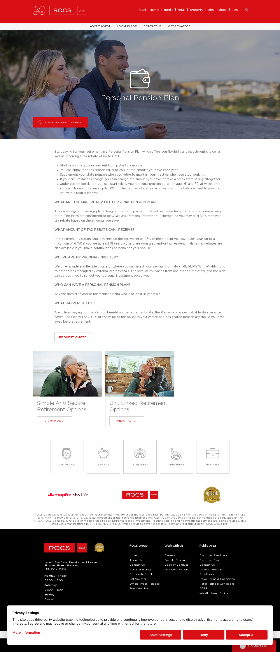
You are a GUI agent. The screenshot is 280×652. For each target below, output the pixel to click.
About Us (136, 560)
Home (134, 555)
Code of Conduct (176, 564)
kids (235, 10)
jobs (211, 10)
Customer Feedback (213, 555)
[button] (246, 10)
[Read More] (67, 457)
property (197, 10)
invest (155, 10)
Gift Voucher (138, 579)
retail (182, 10)
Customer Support (212, 560)
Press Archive (139, 588)
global (222, 10)
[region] (67, 390)
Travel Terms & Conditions (217, 579)
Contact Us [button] (137, 564)
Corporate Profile (142, 574)
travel (142, 10)
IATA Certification (176, 569)
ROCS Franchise (141, 569)
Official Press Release (145, 583)
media (169, 10)
